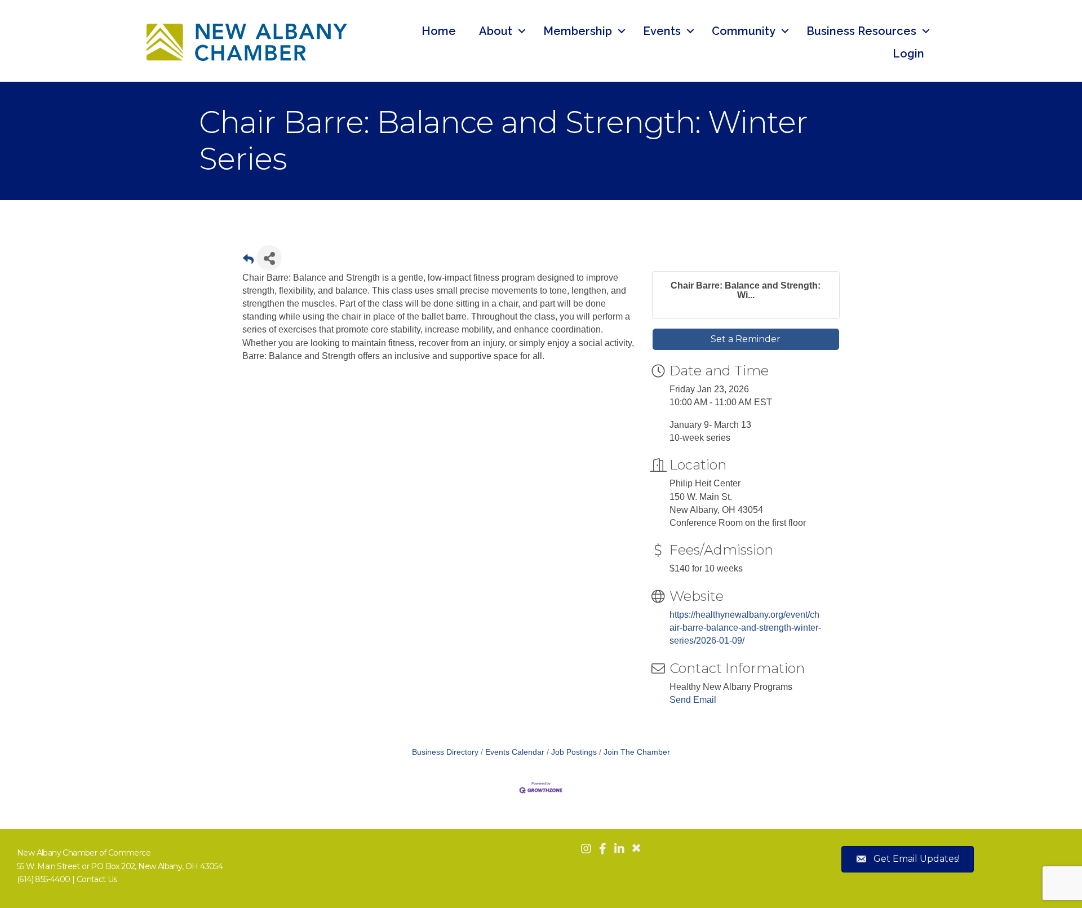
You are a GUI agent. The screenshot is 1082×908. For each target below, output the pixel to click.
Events (662, 31)
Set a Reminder (746, 339)
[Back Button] (248, 261)
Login (908, 53)
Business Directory (445, 752)
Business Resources (861, 31)
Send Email (692, 700)
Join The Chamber (637, 752)
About (495, 31)
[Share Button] (269, 258)
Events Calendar (514, 752)
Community (743, 31)
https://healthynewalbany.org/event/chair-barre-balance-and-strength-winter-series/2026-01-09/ (745, 627)
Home (439, 31)
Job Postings (574, 752)
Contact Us (97, 879)
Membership (577, 31)
